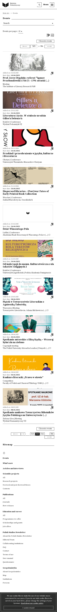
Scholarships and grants (12, 523)
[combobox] (20, 31)
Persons (6, 583)
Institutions (7, 579)
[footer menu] (4, 453)
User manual (8, 558)
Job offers (7, 526)
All (4, 477)
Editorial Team (8, 540)
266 (42, 434)
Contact (6, 551)
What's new (8, 463)
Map (4, 575)
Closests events (45, 41)
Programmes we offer (12, 519)
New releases (8, 506)
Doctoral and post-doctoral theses (16, 485)
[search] (39, 4)
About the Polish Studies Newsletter (17, 536)
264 (32, 434)
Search (6, 23)
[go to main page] (12, 5)
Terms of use (8, 554)
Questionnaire (8, 562)
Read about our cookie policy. (32, 603)
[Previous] (25, 46)
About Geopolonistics (11, 571)
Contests (6, 489)
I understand (28, 608)
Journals (6, 502)
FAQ (4, 547)
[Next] (49, 46)
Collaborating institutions (13, 543)
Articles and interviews (13, 468)
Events (6, 458)
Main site (6, 13)
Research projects (10, 481)
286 (41, 46)
